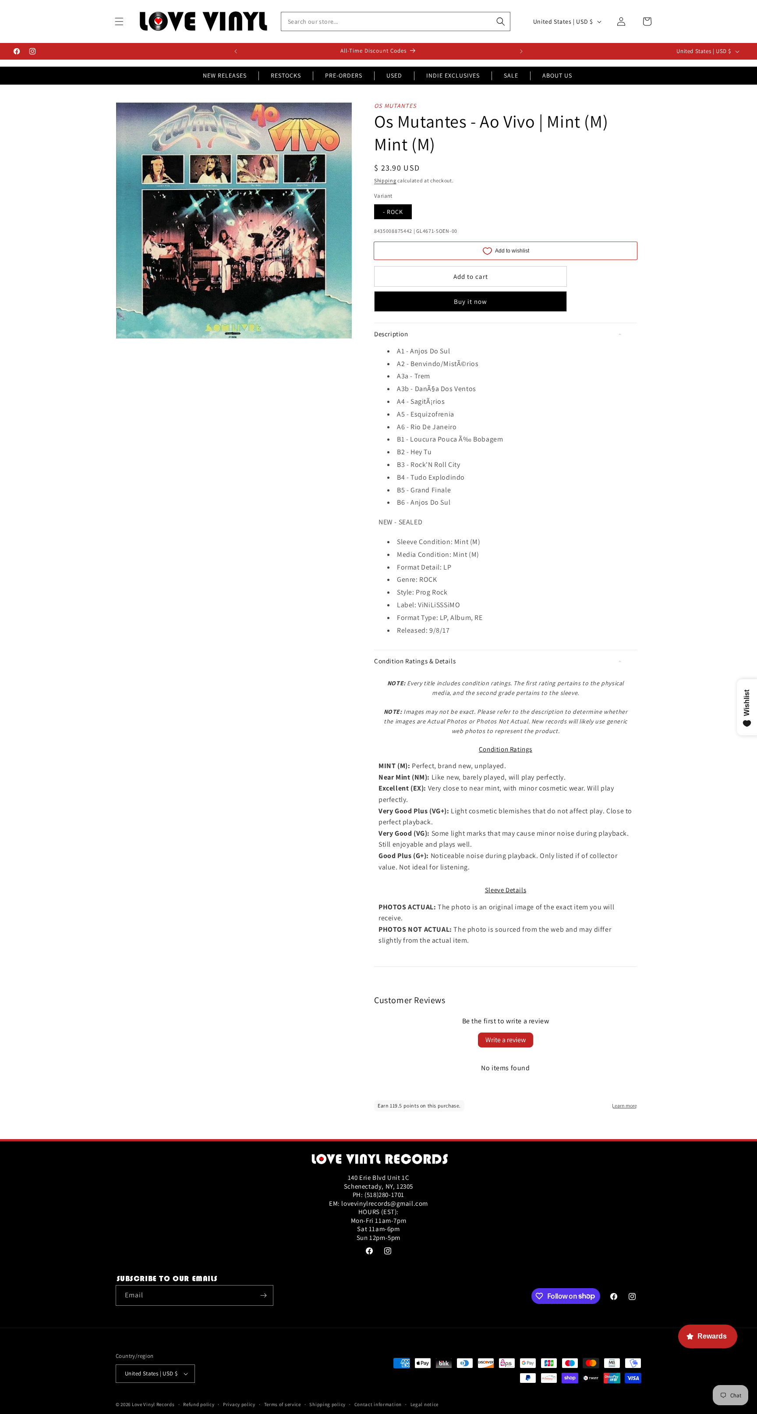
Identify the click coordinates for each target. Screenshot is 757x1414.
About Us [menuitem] (557, 75)
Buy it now (470, 301)
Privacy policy (239, 1404)
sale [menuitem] (511, 75)
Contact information (378, 1404)
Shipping (385, 180)
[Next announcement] (521, 51)
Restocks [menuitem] (286, 75)
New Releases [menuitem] (225, 75)
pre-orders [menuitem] (343, 75)
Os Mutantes (395, 106)
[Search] (501, 21)
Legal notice (424, 1404)
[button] (119, 21)
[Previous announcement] (235, 51)
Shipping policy (327, 1404)
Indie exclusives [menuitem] (453, 75)
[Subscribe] (263, 1295)
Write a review (505, 1039)
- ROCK (393, 212)
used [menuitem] (394, 75)
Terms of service (282, 1404)
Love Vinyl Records (153, 1404)
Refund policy (198, 1404)
